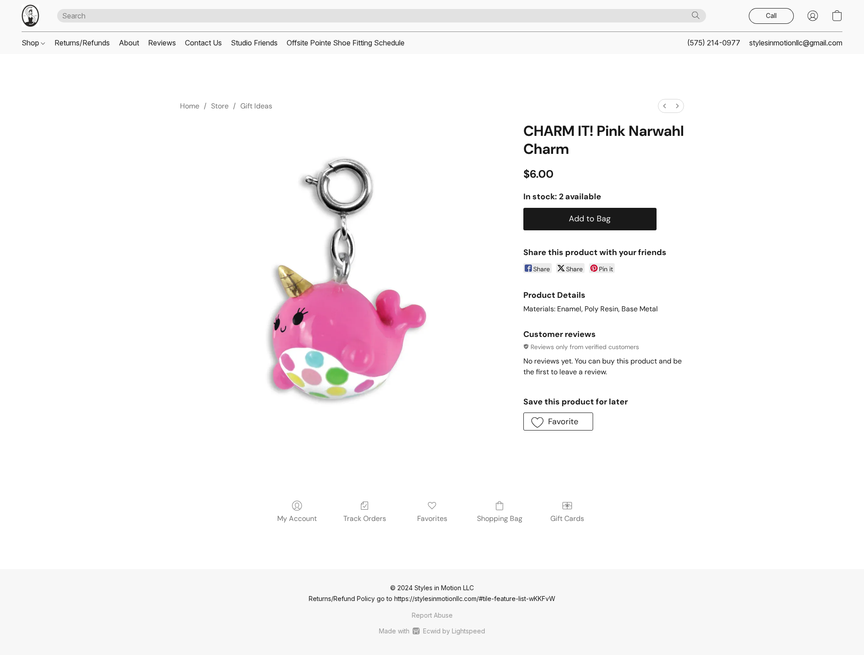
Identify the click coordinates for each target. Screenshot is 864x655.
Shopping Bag (499, 518)
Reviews (162, 42)
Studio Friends (254, 42)
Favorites (432, 518)
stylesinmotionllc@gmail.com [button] (795, 42)
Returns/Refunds (82, 42)
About (129, 42)
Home (189, 106)
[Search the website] (695, 15)
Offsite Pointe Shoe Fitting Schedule (346, 42)
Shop (31, 42)
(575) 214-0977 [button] (713, 42)
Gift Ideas (256, 106)
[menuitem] (664, 105)
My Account (297, 518)
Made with (432, 631)
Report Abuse (432, 615)
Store (220, 106)
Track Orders (364, 518)
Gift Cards (567, 518)
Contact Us (203, 42)
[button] (30, 15)
